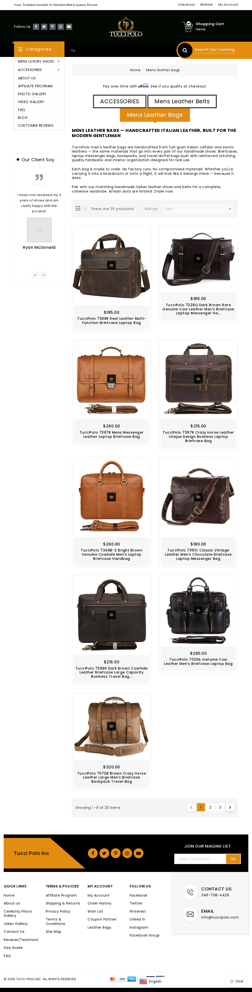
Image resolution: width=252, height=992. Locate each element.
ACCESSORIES (119, 101)
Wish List (95, 911)
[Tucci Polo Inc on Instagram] (60, 26)
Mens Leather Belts (182, 101)
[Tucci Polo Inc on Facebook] (36, 26)
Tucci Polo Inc (31, 853)
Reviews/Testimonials (21, 940)
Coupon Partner (102, 919)
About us (12, 903)
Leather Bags (99, 927)
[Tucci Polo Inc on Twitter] (44, 26)
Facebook (138, 895)
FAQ (7, 956)
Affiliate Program (61, 895)
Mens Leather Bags (155, 115)
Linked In (137, 919)
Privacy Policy (58, 911)
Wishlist (206, 4)
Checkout (186, 4)
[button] (39, 49)
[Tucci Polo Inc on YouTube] (69, 26)
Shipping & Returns (63, 903)
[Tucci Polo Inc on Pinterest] (52, 26)
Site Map (54, 932)
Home (135, 70)
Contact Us (14, 932)
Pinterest (138, 911)
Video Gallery (16, 924)
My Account (99, 895)
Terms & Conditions (55, 921)
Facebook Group (145, 935)
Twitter (136, 903)
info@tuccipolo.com (220, 917)
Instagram (139, 927)
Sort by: (151, 209)
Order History (100, 903)
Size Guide (13, 948)
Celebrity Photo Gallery (18, 913)
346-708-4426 (215, 895)
